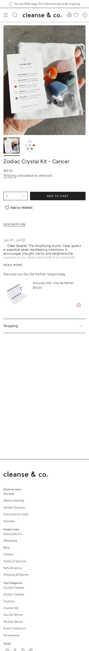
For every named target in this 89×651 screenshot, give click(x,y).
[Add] (78, 304)
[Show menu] (5, 15)
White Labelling (13, 500)
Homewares (11, 635)
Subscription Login (16, 514)
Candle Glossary (14, 507)
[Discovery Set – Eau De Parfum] (16, 295)
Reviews (8, 493)
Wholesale (10, 540)
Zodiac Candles (13, 594)
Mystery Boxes (13, 621)
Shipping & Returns (16, 574)
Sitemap (9, 521)
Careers (8, 554)
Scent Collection (14, 628)
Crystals (8, 601)
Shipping (10, 175)
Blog (6, 547)
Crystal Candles (13, 587)
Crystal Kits (11, 608)
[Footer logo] (28, 474)
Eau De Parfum (13, 614)
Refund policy (12, 568)
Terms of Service (14, 561)
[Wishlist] (76, 15)
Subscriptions (12, 533)
